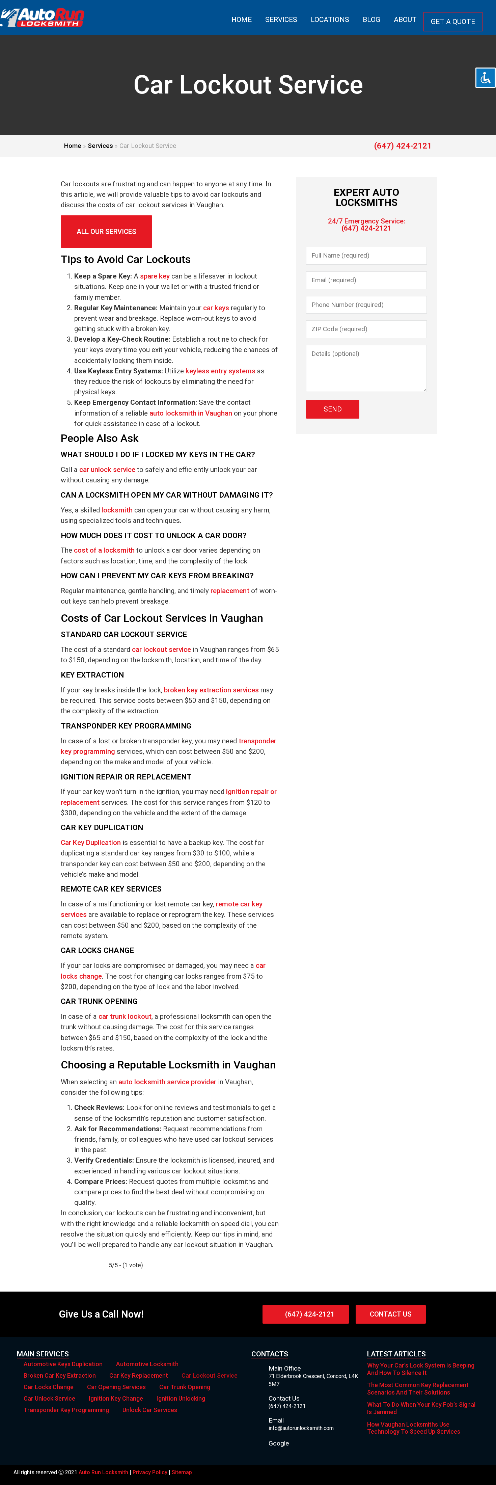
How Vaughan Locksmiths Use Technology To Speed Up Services (413, 1428)
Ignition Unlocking (181, 1398)
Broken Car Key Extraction (60, 1375)
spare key (155, 276)
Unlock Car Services (149, 1409)
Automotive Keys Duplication (63, 1364)
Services (281, 20)
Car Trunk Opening (184, 1386)
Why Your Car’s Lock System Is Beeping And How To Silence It (420, 1369)
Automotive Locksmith (147, 1364)
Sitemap (182, 1472)
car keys (216, 308)
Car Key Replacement (138, 1375)
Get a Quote (453, 22)
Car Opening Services (116, 1386)
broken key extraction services (211, 690)
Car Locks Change (49, 1386)
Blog (371, 20)
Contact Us (284, 1398)
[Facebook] (476, 1475)
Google (279, 1443)
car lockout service (161, 649)
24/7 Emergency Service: (366, 224)
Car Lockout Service (210, 1375)
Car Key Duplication (91, 843)
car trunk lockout (125, 1016)
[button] (106, 231)
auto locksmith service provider (167, 1082)
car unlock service (107, 470)
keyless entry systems (220, 371)
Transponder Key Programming (66, 1409)
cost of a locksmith (104, 550)
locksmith (117, 510)
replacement (230, 591)
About (405, 20)
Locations (330, 20)
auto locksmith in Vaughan (190, 413)
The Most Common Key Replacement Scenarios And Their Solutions (418, 1388)
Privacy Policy (150, 1472)
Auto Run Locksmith (103, 1472)
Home (241, 20)
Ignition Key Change (116, 1398)
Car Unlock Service (49, 1398)
